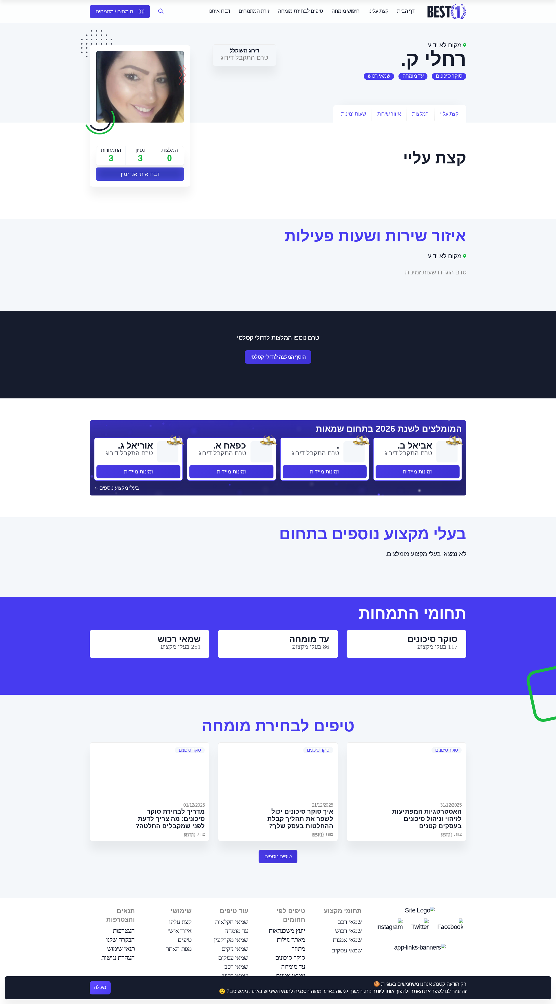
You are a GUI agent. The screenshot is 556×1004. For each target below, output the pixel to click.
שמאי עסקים (346, 950)
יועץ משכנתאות (287, 930)
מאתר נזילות (291, 939)
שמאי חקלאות (231, 921)
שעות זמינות (353, 114)
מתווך (298, 948)
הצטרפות (124, 930)
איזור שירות (388, 114)
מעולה (100, 987)
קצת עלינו (378, 11)
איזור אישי (180, 930)
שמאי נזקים (235, 948)
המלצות (420, 114)
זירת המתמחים (254, 11)
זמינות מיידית (417, 472)
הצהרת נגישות (118, 957)
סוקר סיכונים (449, 76)
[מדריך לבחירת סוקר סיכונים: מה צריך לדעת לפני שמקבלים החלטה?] (149, 772)
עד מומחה (413, 76)
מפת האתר (179, 948)
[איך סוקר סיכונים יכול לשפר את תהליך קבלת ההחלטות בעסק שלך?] (277, 772)
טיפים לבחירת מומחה (300, 11)
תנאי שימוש (121, 948)
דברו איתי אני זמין (140, 174)
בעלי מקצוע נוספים (118, 488)
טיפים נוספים (278, 856)
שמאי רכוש (379, 76)
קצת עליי (449, 114)
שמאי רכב (350, 921)
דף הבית (405, 11)
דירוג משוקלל (244, 51)
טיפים (185, 939)
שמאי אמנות (347, 939)
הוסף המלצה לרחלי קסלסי (278, 357)
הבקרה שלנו (120, 939)
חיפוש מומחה (345, 11)
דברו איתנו (219, 11)
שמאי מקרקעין (231, 939)
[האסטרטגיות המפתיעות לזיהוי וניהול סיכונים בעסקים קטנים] (406, 772)
